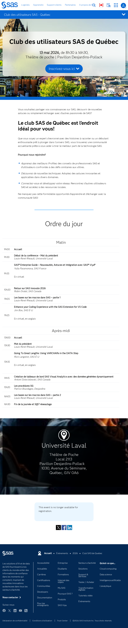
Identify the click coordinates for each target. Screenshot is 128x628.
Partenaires (70, 4)
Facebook (64, 527)
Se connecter (123, 5)
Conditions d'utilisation (42, 620)
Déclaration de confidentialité (14, 620)
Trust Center (62, 620)
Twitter (58, 527)
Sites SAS (116, 5)
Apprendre (38, 4)
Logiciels (25, 4)
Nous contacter (109, 5)
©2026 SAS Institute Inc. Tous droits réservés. (92, 620)
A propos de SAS (87, 4)
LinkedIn (69, 527)
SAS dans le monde (101, 5)
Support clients (54, 4)
